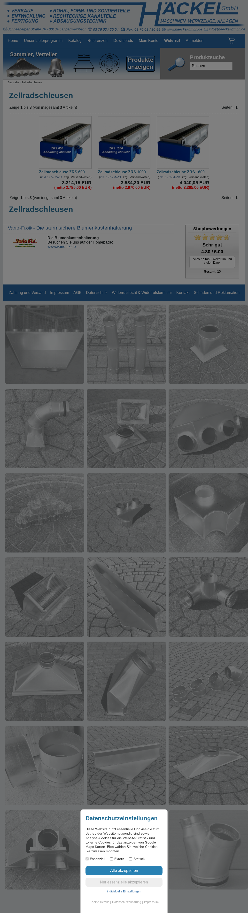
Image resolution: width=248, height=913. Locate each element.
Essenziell (97, 859)
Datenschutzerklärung (126, 902)
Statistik (139, 859)
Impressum (151, 902)
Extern (119, 859)
